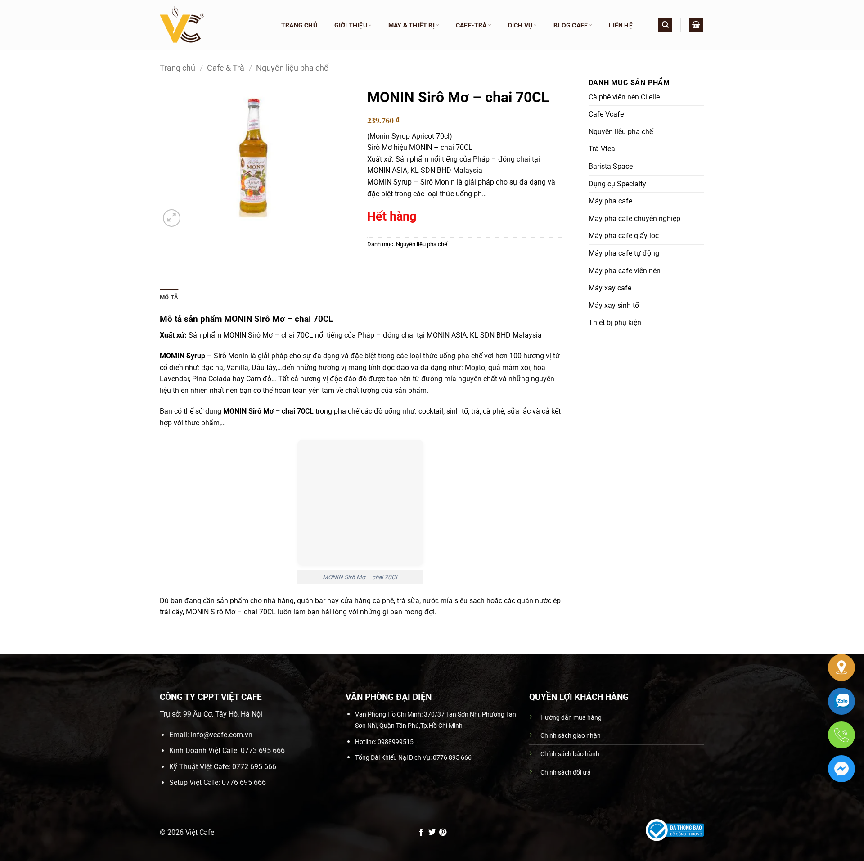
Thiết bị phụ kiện (615, 322)
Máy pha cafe (610, 201)
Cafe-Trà (471, 25)
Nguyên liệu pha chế (292, 67)
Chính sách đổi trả (565, 772)
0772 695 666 (254, 766)
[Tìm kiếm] (665, 25)
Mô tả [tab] (169, 297)
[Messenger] (841, 768)
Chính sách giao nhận (570, 735)
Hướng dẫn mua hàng (571, 717)
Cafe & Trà (225, 67)
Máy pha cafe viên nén (625, 270)
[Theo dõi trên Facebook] (420, 833)
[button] (696, 25)
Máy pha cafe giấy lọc (624, 235)
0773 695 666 (263, 750)
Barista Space (611, 166)
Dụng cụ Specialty (617, 184)
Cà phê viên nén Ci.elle (624, 97)
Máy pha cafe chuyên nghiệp (634, 218)
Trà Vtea (602, 148)
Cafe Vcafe (606, 114)
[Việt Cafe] (211, 25)
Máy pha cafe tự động (624, 253)
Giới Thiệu (350, 25)
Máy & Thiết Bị (411, 25)
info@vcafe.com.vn (221, 734)
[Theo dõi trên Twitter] (432, 833)
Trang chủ (177, 67)
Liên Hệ (620, 25)
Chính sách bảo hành (569, 754)
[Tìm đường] (841, 667)
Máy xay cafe (610, 288)
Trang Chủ (299, 25)
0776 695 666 (244, 782)
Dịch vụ (520, 25)
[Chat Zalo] (841, 701)
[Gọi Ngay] (841, 734)
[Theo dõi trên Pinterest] (442, 833)
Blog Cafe (571, 25)
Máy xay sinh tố (614, 305)
